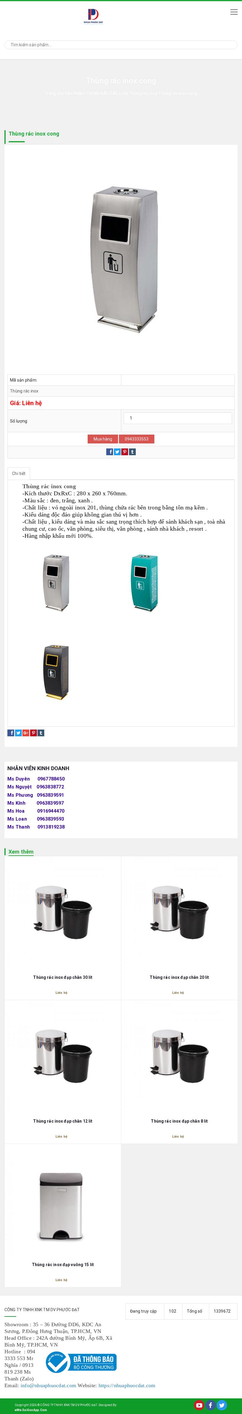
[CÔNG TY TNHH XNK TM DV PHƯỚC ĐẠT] (112, 17)
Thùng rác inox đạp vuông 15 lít (63, 1264)
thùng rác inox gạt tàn (67, 719)
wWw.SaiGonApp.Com (31, 1410)
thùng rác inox (27, 719)
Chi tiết (18, 473)
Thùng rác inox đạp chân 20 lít (179, 977)
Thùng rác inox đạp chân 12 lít (62, 1121)
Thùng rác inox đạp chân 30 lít (62, 977)
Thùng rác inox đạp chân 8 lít (179, 1121)
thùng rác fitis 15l (157, 719)
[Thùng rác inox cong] (121, 261)
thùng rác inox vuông (114, 719)
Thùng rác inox (24, 391)
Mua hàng (103, 439)
